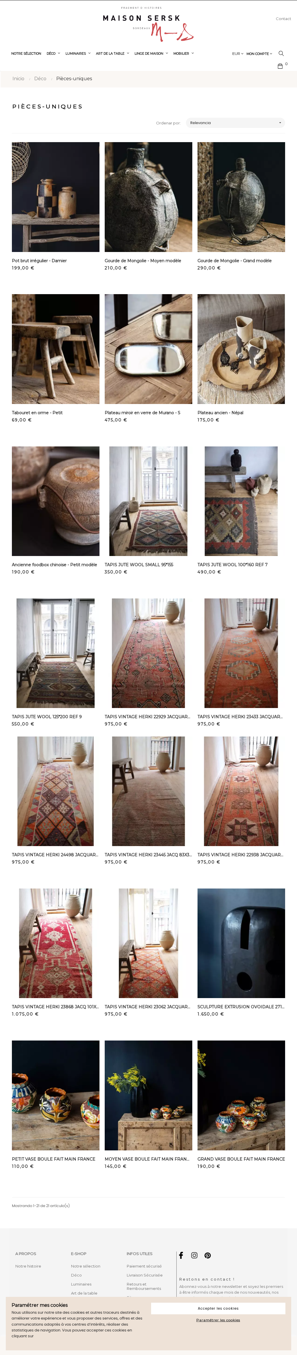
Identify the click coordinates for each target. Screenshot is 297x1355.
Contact (283, 18)
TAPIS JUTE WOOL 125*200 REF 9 (47, 716)
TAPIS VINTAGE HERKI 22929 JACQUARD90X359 (148, 716)
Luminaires (81, 1284)
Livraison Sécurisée (145, 1275)
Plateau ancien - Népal (220, 412)
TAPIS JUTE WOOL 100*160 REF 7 (233, 564)
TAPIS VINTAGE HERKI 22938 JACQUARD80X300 (241, 854)
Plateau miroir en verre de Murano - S (142, 412)
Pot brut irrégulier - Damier (39, 260)
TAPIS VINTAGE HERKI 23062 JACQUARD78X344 (148, 1006)
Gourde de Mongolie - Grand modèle (235, 260)
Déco (76, 1275)
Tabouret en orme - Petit (37, 412)
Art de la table (84, 1293)
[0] (280, 65)
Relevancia (236, 122)
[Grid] (15, 123)
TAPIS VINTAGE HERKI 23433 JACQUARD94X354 (241, 716)
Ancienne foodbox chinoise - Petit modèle (54, 564)
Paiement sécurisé (144, 1266)
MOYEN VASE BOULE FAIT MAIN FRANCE (148, 1159)
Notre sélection (85, 1266)
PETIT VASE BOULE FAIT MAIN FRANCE (53, 1159)
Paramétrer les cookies (218, 1320)
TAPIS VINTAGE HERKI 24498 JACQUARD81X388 (55, 854)
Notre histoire (28, 1266)
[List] (24, 123)
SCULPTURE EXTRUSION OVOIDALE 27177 (241, 1006)
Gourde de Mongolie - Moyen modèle (143, 260)
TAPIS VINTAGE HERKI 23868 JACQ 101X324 (55, 1006)
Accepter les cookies (218, 1308)
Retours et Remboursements (144, 1286)
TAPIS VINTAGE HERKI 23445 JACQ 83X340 (148, 854)
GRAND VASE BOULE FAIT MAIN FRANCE (241, 1159)
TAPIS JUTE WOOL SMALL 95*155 (139, 564)
